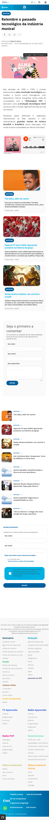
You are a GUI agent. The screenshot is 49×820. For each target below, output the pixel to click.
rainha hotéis (7, 695)
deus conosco (7, 772)
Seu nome (11, 344)
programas (32, 727)
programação (7, 717)
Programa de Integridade (19, 803)
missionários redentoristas (38, 746)
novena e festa (9, 685)
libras (30, 661)
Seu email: (8, 546)
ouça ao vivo (32, 717)
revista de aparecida (11, 698)
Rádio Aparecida (37, 710)
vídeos (4, 702)
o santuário (6, 689)
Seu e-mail (11, 354)
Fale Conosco (31, 807)
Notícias (6, 14)
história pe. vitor (34, 740)
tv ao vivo (5, 720)
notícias (5, 682)
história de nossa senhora (12, 668)
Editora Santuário (12, 765)
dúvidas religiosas (35, 648)
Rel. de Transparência (18, 799)
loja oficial (6, 678)
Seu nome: (9, 536)
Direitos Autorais (16, 807)
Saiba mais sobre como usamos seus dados (20, 555)
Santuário (7, 638)
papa (30, 671)
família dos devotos (9, 665)
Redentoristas (36, 735)
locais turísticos (8, 675)
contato (5, 658)
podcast (31, 720)
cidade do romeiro (9, 648)
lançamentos (33, 779)
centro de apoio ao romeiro (12, 652)
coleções (31, 775)
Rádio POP (8, 735)
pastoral (5, 692)
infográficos (32, 658)
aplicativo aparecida (35, 642)
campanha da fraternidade (38, 645)
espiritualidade (33, 652)
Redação (32, 638)
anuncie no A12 (35, 678)
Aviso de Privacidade (34, 794)
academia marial (8, 642)
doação (5, 661)
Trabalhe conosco (16, 794)
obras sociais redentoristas (38, 756)
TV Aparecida (9, 710)
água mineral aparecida (11, 645)
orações (31, 668)
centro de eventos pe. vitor (12, 655)
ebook (30, 782)
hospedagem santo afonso (38, 743)
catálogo (31, 785)
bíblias (5, 769)
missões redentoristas (36, 749)
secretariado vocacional (37, 759)
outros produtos (8, 779)
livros (4, 775)
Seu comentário (14, 364)
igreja (30, 655)
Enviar (12, 383)
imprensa (6, 672)
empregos (6, 740)
